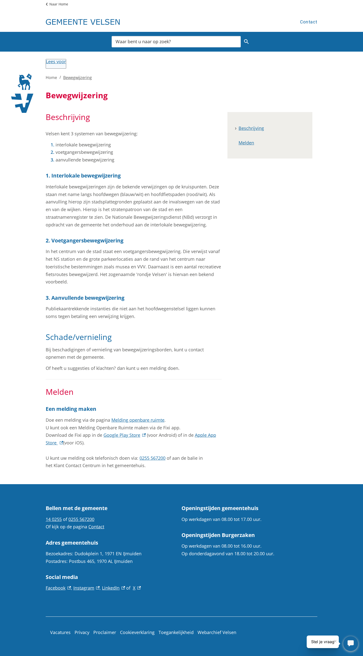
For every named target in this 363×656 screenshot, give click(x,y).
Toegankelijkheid (176, 632)
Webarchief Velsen (217, 632)
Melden (246, 143)
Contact (308, 21)
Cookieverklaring (137, 632)
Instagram (86, 588)
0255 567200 (152, 458)
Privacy (82, 632)
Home (51, 77)
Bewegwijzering (77, 77)
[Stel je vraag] (350, 643)
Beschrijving (251, 128)
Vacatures (60, 632)
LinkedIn (113, 588)
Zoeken (246, 41)
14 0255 (54, 519)
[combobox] (176, 41)
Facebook (58, 588)
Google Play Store (124, 435)
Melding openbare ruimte (137, 420)
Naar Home (58, 4)
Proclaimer (104, 632)
